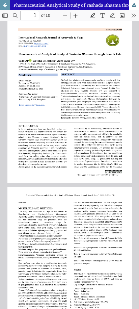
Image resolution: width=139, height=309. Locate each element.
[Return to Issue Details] (5, 5)
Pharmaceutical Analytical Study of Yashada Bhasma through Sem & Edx (76, 5)
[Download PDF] (134, 5)
